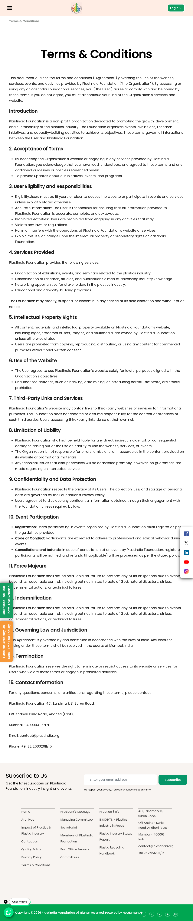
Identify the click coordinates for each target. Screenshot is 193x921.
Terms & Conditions (35, 865)
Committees (69, 857)
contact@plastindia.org (39, 735)
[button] (10, 8)
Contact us (29, 841)
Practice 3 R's (109, 812)
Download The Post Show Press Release (6, 601)
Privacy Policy (31, 857)
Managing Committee (76, 819)
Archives (27, 819)
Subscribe (173, 779)
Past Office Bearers (74, 849)
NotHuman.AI (132, 913)
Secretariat (68, 827)
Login (174, 8)
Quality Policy (31, 849)
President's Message (75, 812)
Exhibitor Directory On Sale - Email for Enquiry (6, 641)
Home (25, 812)
